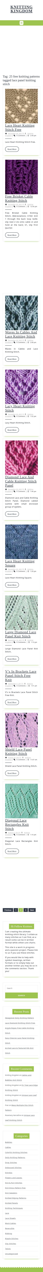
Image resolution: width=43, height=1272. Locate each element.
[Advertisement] (21, 48)
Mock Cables (10, 1223)
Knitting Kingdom (21, 9)
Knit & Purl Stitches (13, 1183)
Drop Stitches (11, 1162)
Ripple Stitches (11, 1238)
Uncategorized (11, 1254)
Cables (8, 1147)
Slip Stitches (10, 1244)
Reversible (9, 1228)
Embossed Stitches (13, 1168)
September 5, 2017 (15, 684)
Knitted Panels (11, 1203)
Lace (7, 1213)
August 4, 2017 (13, 833)
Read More (13, 150)
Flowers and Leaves (13, 1178)
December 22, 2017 (15, 340)
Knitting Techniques (14, 1208)
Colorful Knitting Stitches (16, 1152)
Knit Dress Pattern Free (15, 1188)
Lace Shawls (10, 1218)
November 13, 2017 (15, 640)
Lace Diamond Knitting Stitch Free (20, 1023)
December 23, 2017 (15, 204)
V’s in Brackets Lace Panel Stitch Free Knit (20, 676)
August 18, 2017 (14, 758)
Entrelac (8, 1173)
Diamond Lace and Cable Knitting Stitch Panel (21, 481)
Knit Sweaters (11, 1193)
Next (32, 910)
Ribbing (8, 1233)
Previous (7, 910)
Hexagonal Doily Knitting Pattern (19, 1018)
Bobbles (8, 1142)
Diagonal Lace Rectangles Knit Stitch (17, 824)
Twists (8, 1249)
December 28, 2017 (15, 134)
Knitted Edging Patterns (15, 1198)
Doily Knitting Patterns (15, 1157)
